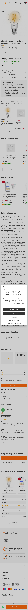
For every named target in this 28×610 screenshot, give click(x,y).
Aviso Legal (20, 323)
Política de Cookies (14, 320)
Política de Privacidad (10, 323)
